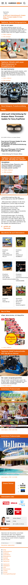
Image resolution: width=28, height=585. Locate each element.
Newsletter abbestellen (8, 545)
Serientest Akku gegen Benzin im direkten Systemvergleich (20, 302)
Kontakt (5, 572)
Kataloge (5, 558)
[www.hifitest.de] (14, 506)
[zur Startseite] (15, 3)
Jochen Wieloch (17, 518)
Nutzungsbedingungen (9, 574)
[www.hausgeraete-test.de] (22, 506)
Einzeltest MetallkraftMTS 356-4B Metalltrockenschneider (9, 276)
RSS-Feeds (6, 559)
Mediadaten (6, 565)
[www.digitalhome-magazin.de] (6, 506)
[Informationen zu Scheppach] (22, 490)
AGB (4, 567)
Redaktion (6, 553)
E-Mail (14, 521)
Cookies (5, 570)
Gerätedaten (6, 554)
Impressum (6, 564)
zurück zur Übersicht (7, 227)
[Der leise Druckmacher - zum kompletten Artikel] (14, 92)
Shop (4, 550)
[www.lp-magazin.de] (10, 514)
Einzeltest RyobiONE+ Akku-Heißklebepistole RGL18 (7, 253)
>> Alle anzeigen (6, 36)
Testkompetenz (7, 551)
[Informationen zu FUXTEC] (22, 484)
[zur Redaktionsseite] (3, 521)
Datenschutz (6, 569)
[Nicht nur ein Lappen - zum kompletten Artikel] (14, 49)
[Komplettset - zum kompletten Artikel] (14, 184)
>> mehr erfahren (6, 347)
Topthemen (6, 561)
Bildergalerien (7, 556)
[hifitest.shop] (18, 514)
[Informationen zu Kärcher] (22, 487)
